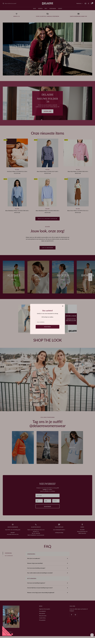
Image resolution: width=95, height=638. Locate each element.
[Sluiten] (62, 306)
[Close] (11, 633)
